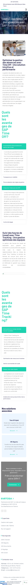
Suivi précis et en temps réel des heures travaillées (12, 330)
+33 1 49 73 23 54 (14, 1)
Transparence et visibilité (10, 177)
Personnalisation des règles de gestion (13, 182)
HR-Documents (6, 546)
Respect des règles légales (10, 369)
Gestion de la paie (7, 522)
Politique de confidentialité (11, 577)
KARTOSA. (14, 579)
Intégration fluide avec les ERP (11, 188)
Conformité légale (8, 222)
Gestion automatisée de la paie (11, 363)
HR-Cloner (4, 553)
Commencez (13, 484)
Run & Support (6, 529)
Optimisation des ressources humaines (13, 358)
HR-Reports (14, 442)
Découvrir (12, 430)
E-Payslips (4, 549)
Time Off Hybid (14, 420)
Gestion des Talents (7, 525)
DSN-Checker (5, 540)
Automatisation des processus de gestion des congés (12, 146)
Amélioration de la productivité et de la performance (14, 397)
